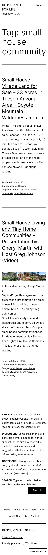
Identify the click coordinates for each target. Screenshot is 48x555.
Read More (21, 473)
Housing (22, 186)
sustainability (8, 375)
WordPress (31, 543)
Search (37, 490)
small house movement (25, 372)
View (37, 426)
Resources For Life (18, 530)
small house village (23, 193)
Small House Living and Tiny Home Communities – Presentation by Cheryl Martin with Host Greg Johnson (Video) (23, 241)
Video (30, 364)
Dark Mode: (36, 551)
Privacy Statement (12, 537)
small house (16, 368)
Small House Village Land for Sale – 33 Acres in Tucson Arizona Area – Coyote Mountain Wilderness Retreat (23, 99)
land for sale (16, 189)
